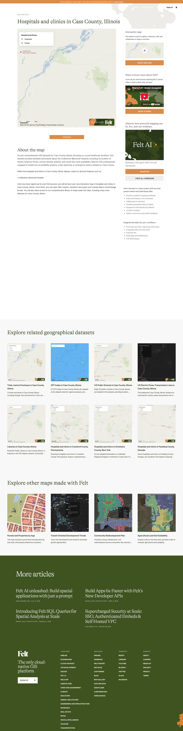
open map (67, 137)
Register (144, 171)
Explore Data (22, 14)
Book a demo (144, 111)
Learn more (118, 2)
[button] (95, 7)
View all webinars (144, 178)
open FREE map (144, 63)
